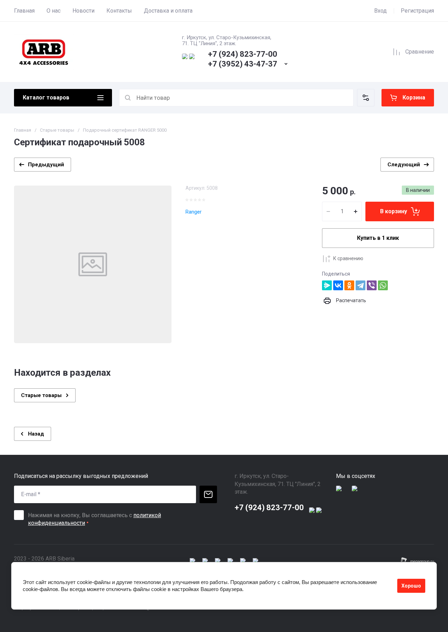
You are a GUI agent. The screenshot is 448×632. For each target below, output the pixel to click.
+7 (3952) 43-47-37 (242, 64)
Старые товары (57, 130)
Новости (83, 10)
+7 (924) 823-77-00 (242, 54)
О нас (54, 10)
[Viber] (372, 285)
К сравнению (348, 258)
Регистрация (417, 10)
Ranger (194, 212)
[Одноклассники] (349, 285)
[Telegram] (360, 285)
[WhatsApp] (383, 285)
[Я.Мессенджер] (327, 285)
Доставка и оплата (168, 10)
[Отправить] (208, 494)
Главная (24, 10)
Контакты (119, 10)
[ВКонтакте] (338, 285)
